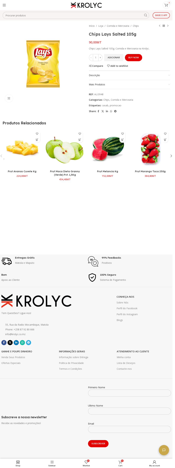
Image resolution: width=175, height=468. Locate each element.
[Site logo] (86, 4)
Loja (100, 25)
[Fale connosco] (164, 450)
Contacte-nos (124, 368)
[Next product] (168, 26)
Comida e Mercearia (118, 25)
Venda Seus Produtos (13, 357)
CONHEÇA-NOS (125, 296)
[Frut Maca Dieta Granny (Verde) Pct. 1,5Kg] (65, 148)
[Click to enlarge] (9, 98)
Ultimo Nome (95, 405)
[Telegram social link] (115, 111)
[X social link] (102, 111)
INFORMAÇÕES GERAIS (72, 351)
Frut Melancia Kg (107, 171)
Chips (136, 25)
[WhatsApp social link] (111, 111)
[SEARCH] (145, 15)
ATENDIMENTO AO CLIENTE (133, 351)
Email (91, 423)
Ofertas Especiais (11, 363)
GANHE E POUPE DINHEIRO (16, 351)
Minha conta (124, 357)
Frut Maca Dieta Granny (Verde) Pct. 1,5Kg (65, 173)
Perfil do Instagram (127, 314)
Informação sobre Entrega (73, 357)
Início (92, 25)
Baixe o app (161, 15)
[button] (37, 140)
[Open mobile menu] (4, 5)
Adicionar (114, 57)
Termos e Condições (70, 368)
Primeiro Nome (96, 387)
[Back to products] (164, 26)
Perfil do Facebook (127, 308)
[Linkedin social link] (107, 111)
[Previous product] (160, 26)
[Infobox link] (43, 261)
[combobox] (76, 15)
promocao (115, 105)
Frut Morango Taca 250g (150, 171)
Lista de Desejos (126, 363)
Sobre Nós (122, 302)
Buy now (133, 57)
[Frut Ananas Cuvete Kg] (22, 148)
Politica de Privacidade (71, 363)
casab (105, 105)
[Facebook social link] (98, 111)
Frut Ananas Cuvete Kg (22, 171)
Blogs (120, 320)
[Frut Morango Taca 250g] (150, 148)
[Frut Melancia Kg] (107, 148)
